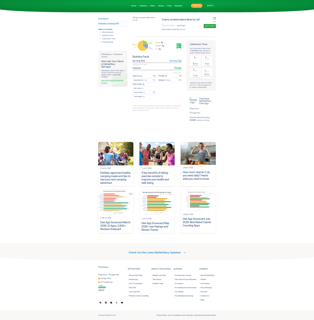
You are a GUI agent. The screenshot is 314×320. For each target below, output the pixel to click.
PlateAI (203, 279)
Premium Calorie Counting (138, 296)
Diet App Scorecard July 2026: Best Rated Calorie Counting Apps (197, 222)
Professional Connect (183, 275)
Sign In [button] (210, 6)
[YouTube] (122, 302)
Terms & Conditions (174, 315)
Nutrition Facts (107, 35)
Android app (133, 279)
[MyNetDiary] (110, 5)
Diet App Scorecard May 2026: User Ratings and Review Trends (155, 226)
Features (143, 6)
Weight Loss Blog (159, 275)
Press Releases (206, 288)
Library (161, 6)
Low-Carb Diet (134, 292)
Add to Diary (210, 26)
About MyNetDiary (208, 275)
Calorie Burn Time (108, 39)
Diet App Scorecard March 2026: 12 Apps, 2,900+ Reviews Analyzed (115, 226)
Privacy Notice (162, 315)
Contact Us (205, 296)
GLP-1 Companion (135, 283)
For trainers (179, 283)
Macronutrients (108, 32)
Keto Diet (132, 288)
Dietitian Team (158, 283)
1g (159, 42)
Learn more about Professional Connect (112, 82)
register (194, 87)
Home (133, 6)
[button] (203, 108)
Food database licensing (184, 296)
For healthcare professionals (185, 288)
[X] (116, 302)
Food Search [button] (103, 19)
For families (179, 292)
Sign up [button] (196, 6)
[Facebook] (100, 302)
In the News (205, 283)
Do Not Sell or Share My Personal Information (200, 315)
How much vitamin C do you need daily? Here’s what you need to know (196, 175)
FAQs (202, 300)
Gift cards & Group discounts (185, 279)
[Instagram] (111, 302)
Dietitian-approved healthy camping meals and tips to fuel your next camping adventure (115, 177)
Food (169, 6)
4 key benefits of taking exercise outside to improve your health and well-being (155, 177)
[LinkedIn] (106, 302)
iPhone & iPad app (135, 275)
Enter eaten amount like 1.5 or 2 (173, 29)
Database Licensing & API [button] (108, 23)
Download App (107, 42)
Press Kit (204, 292)
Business (178, 6)
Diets (152, 6)
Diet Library (157, 279)
